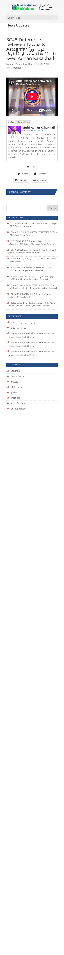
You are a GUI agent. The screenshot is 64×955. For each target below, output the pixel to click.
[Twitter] (16, 137)
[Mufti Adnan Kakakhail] (14, 132)
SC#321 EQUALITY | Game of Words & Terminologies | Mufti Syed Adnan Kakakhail (33, 224)
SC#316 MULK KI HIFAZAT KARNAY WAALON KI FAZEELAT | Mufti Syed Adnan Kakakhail (30, 269)
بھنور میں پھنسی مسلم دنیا (23, 322)
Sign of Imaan (18, 403)
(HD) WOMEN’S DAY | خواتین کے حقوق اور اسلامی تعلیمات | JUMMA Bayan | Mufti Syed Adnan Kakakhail (32, 242)
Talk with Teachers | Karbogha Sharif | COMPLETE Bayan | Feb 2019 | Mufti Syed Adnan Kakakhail (32, 304)
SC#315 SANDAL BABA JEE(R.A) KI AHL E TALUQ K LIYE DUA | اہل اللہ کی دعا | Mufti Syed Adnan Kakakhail (33, 286)
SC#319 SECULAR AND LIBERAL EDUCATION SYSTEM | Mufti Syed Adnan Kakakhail (33, 233)
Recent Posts (23, 122)
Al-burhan (38, 130)
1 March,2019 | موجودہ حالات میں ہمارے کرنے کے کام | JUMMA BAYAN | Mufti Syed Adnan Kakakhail (32, 277)
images (14, 381)
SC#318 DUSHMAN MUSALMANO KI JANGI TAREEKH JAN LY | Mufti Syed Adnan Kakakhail (32, 251)
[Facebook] (12, 137)
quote (14, 392)
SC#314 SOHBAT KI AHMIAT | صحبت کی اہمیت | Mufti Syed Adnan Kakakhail (31, 295)
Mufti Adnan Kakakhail (21, 63)
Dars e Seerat (18, 376)
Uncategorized (18, 408)
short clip (15, 397)
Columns (15, 370)
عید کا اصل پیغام (18, 327)
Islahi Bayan (17, 386)
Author (11, 122)
